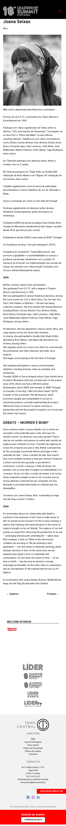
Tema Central (33, 745)
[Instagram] (33, 797)
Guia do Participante (33, 742)
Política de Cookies (33, 751)
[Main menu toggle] (59, 11)
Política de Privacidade (33, 748)
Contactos (33, 754)
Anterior (12, 594)
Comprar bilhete (33, 820)
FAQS (33, 739)
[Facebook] (28, 797)
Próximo (53, 594)
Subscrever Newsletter (51, 791)
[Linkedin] (38, 797)
